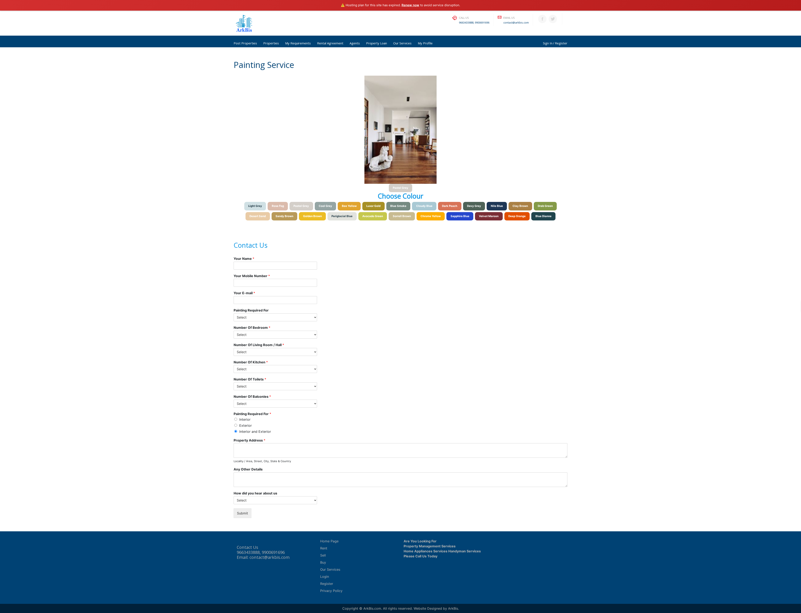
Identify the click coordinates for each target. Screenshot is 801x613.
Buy (323, 562)
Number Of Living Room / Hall (259, 345)
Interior (245, 419)
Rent (323, 548)
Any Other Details (248, 469)
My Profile (425, 43)
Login (324, 576)
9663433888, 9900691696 (474, 22)
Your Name (244, 258)
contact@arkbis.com (516, 22)
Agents (355, 43)
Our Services (402, 43)
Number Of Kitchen (251, 362)
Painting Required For (251, 310)
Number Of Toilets (250, 379)
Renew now (410, 5)
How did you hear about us (255, 493)
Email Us (509, 18)
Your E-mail (244, 293)
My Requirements (298, 43)
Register (561, 43)
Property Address (249, 440)
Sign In (547, 43)
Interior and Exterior (255, 431)
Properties (271, 43)
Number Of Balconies (252, 396)
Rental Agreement (330, 43)
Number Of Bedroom (252, 327)
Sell (323, 555)
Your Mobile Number (252, 276)
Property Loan (376, 43)
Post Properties (245, 43)
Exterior (245, 425)
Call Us (464, 18)
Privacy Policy (331, 591)
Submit (242, 513)
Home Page (329, 541)
